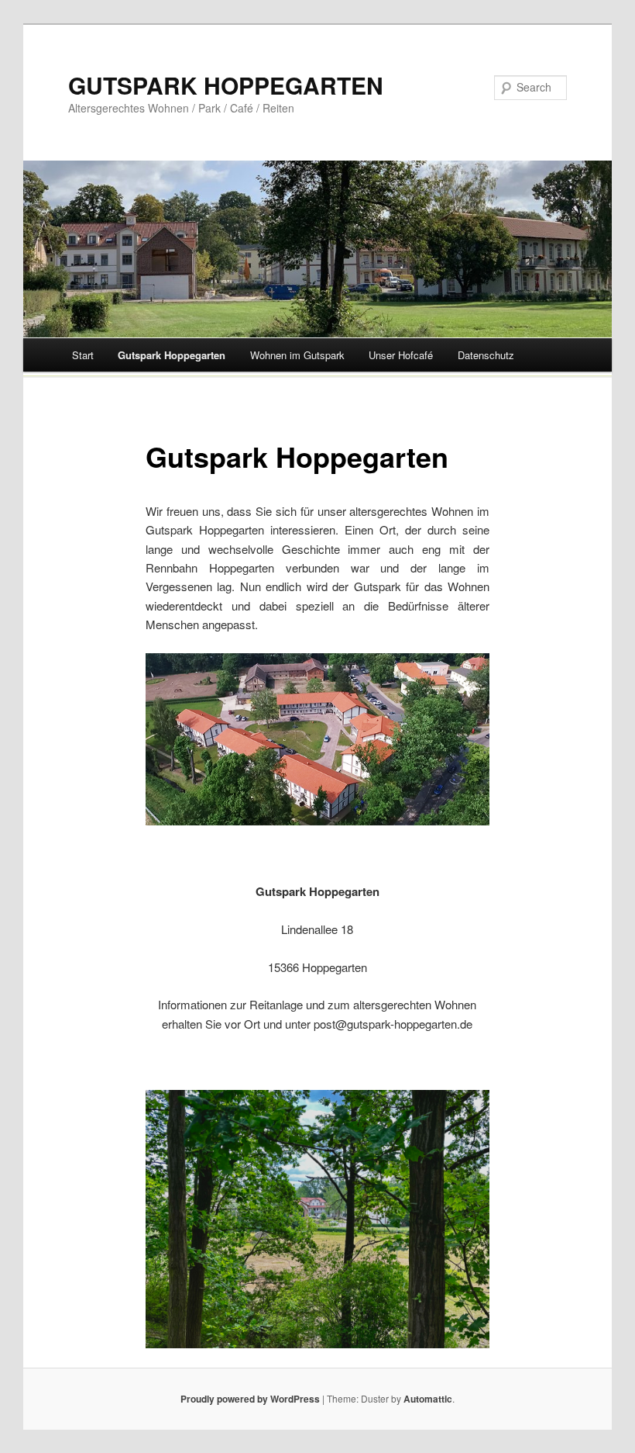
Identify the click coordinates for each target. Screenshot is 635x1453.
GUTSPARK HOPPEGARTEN (225, 85)
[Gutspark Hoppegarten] (317, 739)
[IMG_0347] (317, 1219)
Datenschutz (486, 355)
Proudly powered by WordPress (250, 1399)
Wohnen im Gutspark (297, 355)
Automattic (427, 1399)
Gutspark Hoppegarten (171, 355)
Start (83, 355)
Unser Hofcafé (401, 355)
